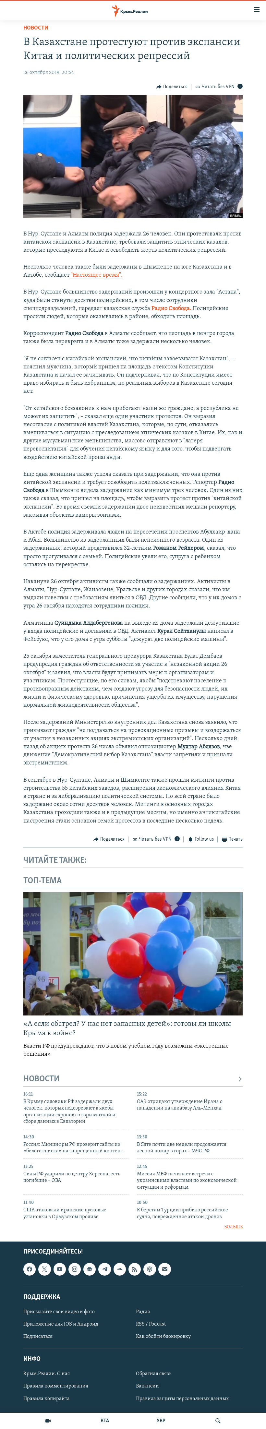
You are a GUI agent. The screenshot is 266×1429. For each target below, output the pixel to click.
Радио (143, 1312)
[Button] (171, 87)
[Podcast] (149, 1269)
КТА (105, 1420)
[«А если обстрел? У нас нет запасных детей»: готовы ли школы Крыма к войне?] (133, 953)
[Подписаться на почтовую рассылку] (164, 1269)
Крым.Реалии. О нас (46, 1374)
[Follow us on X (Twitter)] (44, 1269)
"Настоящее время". (96, 275)
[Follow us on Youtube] (60, 1269)
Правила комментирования (55, 1386)
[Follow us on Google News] (89, 1269)
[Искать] (218, 1421)
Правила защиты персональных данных (182, 1398)
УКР (161, 1420)
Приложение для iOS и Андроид (60, 1324)
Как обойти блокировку (163, 1336)
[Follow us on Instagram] (74, 1269)
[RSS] (134, 1269)
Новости (35, 28)
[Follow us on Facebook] (29, 1269)
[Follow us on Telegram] (104, 1269)
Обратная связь (153, 1374)
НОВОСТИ (41, 1079)
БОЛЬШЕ (233, 1227)
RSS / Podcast (151, 1324)
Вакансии (147, 1386)
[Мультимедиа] (48, 1421)
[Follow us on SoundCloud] (120, 1269)
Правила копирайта (46, 1398)
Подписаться (38, 1336)
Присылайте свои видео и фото (59, 1312)
